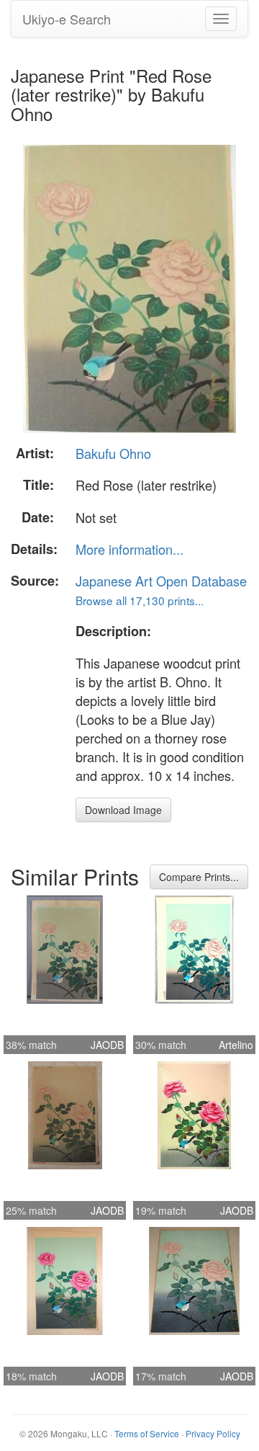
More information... (129, 549)
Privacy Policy (213, 1433)
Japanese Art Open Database (161, 580)
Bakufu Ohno (113, 453)
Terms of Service (146, 1433)
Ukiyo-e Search (66, 18)
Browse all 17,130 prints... (140, 600)
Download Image (123, 810)
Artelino (236, 1044)
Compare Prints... (199, 877)
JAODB (107, 1044)
